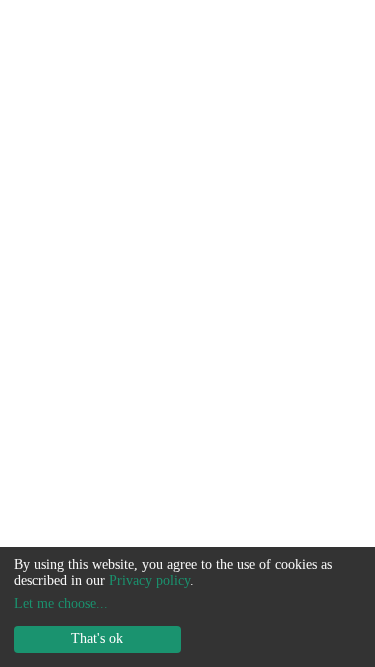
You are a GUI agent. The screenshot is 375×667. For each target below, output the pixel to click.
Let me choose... (61, 603)
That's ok (97, 638)
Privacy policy (149, 580)
